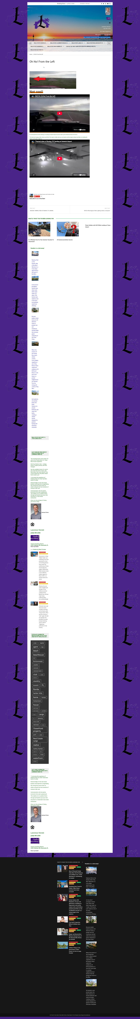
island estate (35, 708)
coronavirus (35, 677)
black (34, 658)
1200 (34, 643)
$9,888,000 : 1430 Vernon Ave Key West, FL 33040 (86, 3)
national (36, 725)
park (34, 735)
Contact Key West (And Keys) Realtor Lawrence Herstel (81, 46)
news (43, 724)
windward (35, 761)
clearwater (35, 668)
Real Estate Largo (38, 739)
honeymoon (37, 701)
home (35, 697)
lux (33, 718)
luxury (40, 718)
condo (41, 674)
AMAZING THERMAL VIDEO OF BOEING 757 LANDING (41, 210)
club (35, 674)
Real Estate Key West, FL (37, 50)
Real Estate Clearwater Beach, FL (59, 43)
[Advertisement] (38, 185)
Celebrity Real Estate (43, 553)
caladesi (35, 665)
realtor (36, 744)
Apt (42, 647)
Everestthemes (87, 1015)
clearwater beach (37, 671)
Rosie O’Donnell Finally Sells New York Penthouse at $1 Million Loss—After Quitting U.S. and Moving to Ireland (76, 874)
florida (36, 689)
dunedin (35, 685)
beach (35, 650)
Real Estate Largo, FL (77, 43)
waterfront (38, 758)
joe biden (44, 711)
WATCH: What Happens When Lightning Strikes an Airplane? (97, 210)
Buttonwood (37, 661)
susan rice (35, 751)
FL (43, 685)
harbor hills (37, 693)
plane (41, 735)
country (36, 681)
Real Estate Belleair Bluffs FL (95, 43)
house (36, 704)
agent (35, 646)
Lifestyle (78, 882)
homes (44, 697)
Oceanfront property (38, 729)
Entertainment (42, 552)
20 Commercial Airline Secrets (65, 239)
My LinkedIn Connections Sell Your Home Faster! (96, 37)
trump (41, 754)
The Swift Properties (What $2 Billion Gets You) (74, 924)
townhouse (35, 754)
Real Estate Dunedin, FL (40, 43)
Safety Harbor (38, 749)
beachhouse (38, 654)
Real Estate (71, 868)
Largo (41, 714)
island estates (36, 710)
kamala (34, 714)
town (41, 751)
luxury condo (36, 721)
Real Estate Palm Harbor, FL (54, 46)
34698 (42, 643)
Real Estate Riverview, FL (37, 46)
